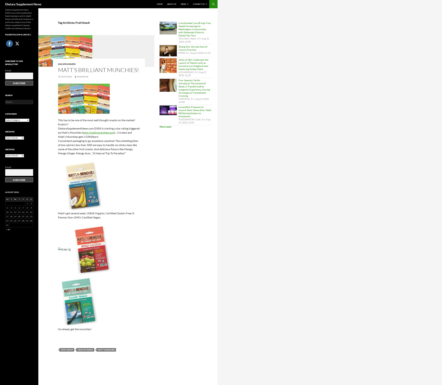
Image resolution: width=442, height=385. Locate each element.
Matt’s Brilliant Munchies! (98, 69)
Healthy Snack (85, 350)
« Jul (8, 229)
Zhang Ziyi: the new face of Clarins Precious (193, 48)
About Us (171, 4)
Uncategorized (67, 64)
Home (160, 4)
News (183, 4)
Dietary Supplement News (23, 4)
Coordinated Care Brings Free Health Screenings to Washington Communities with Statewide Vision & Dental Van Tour (195, 29)
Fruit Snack (67, 350)
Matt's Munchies (106, 350)
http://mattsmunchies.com (98, 132)
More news (165, 126)
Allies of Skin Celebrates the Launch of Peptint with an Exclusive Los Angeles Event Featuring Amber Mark (193, 64)
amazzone (82, 76)
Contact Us (199, 4)
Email (8, 70)
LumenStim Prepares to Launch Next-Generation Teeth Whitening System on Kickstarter (195, 112)
